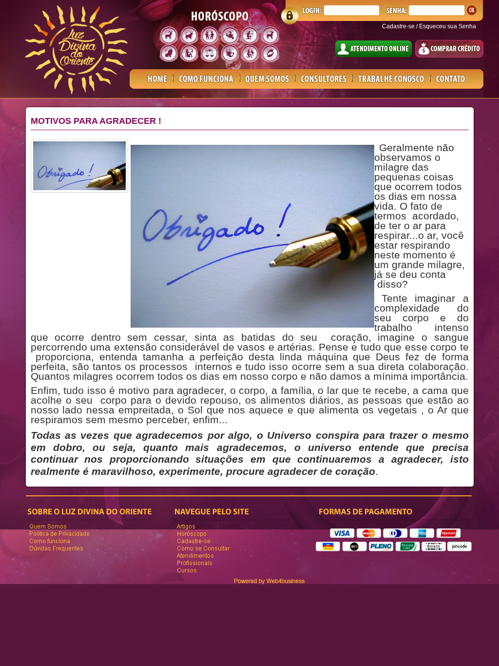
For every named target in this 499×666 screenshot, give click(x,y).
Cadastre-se (398, 26)
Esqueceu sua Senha (447, 26)
